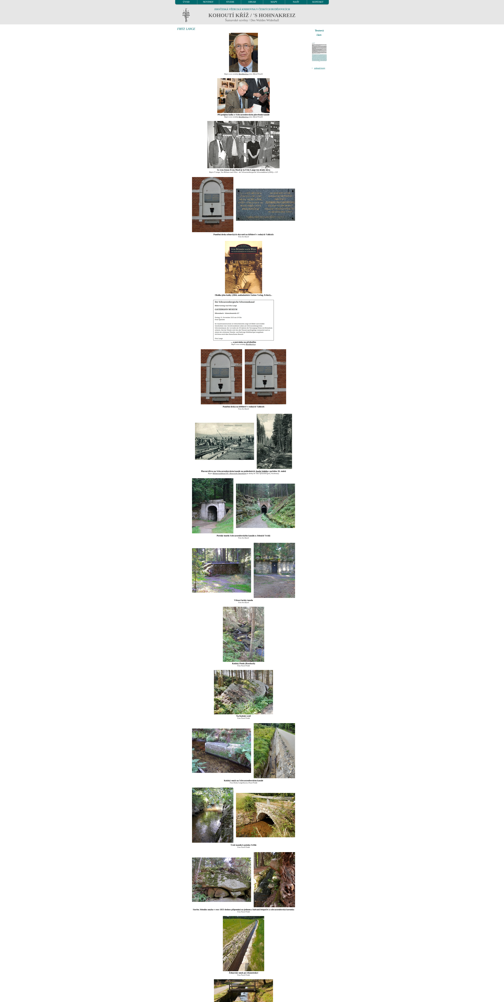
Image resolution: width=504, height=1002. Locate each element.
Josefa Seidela (262, 471)
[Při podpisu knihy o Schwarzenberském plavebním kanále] (243, 96)
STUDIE (230, 2)
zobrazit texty (319, 68)
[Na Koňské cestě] (243, 692)
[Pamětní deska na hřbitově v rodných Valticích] (221, 376)
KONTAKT (317, 2)
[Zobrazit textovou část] (319, 52)
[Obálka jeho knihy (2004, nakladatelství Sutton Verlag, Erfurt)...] (243, 267)
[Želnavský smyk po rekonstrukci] (243, 943)
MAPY (274, 2)
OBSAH (252, 2)
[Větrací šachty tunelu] (221, 570)
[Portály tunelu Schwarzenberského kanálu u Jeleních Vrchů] (213, 505)
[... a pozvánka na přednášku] (243, 320)
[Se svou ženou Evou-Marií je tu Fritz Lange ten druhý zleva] (243, 144)
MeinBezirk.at (244, 74)
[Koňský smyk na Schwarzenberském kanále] (221, 750)
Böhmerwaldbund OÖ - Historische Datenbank (229, 473)
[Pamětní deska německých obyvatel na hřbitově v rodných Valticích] (213, 204)
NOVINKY (208, 2)
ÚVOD (186, 2)
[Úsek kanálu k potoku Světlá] (213, 815)
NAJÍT (296, 2)
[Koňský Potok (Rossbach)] (243, 634)
